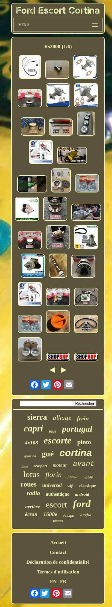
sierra (37, 417)
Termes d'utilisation (58, 572)
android (82, 494)
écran (31, 514)
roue (52, 431)
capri (33, 428)
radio (33, 493)
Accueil (58, 542)
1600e (50, 514)
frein (83, 418)
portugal (77, 428)
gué (48, 453)
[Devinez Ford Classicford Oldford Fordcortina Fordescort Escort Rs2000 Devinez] (32, 184)
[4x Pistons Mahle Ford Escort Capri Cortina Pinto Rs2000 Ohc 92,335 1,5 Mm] (29, 98)
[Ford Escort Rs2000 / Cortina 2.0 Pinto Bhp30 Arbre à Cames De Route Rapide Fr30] (58, 266)
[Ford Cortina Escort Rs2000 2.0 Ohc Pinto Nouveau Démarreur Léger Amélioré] (32, 266)
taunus (58, 521)
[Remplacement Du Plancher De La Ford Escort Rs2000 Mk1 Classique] (86, 213)
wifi (70, 486)
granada (30, 456)
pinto (84, 441)
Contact (58, 552)
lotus (31, 474)
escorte (58, 440)
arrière (32, 506)
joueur (72, 476)
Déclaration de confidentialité (58, 562)
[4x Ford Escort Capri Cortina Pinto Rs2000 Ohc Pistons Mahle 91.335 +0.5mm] (29, 240)
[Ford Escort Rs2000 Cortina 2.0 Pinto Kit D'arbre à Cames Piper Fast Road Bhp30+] (60, 128)
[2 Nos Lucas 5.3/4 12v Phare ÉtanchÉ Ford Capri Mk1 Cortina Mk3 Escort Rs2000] (87, 184)
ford (82, 503)
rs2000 (88, 477)
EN (53, 581)
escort (56, 504)
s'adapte (68, 515)
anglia (85, 514)
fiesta (25, 466)
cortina (75, 452)
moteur (60, 465)
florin (53, 474)
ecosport (40, 466)
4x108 (31, 442)
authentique (57, 494)
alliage (62, 417)
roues (28, 484)
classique (87, 485)
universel (52, 485)
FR (63, 581)
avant (83, 464)
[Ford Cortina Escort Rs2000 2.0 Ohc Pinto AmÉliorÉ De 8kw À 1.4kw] (26, 209)
